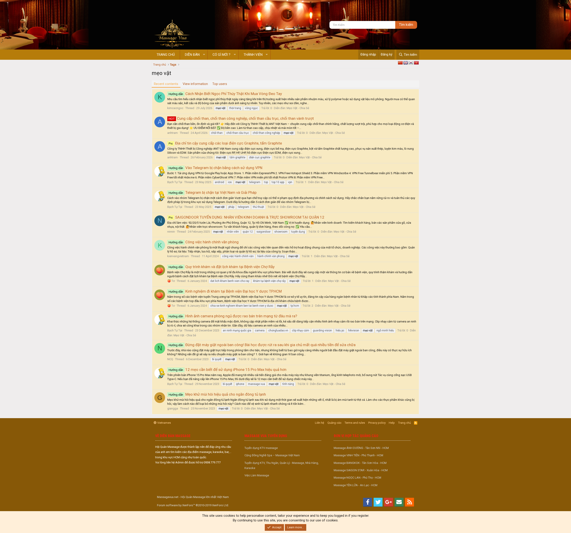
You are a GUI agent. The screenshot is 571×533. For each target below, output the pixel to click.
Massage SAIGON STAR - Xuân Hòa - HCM (361, 470)
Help (392, 422)
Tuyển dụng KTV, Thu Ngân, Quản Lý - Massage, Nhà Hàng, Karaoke (281, 465)
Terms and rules (355, 422)
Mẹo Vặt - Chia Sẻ (298, 108)
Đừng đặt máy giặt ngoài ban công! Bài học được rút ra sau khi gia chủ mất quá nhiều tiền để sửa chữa (262, 345)
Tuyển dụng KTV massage (261, 448)
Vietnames (164, 422)
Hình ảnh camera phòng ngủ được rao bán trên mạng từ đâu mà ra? (233, 316)
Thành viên (253, 55)
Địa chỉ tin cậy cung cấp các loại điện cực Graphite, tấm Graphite (225, 143)
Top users (219, 84)
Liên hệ (319, 422)
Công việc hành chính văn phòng (204, 242)
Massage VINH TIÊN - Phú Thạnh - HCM (358, 455)
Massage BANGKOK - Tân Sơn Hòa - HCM (360, 463)
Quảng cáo (334, 422)
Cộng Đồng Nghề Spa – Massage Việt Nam (272, 455)
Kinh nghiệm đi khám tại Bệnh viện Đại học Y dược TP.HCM (225, 291)
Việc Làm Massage (256, 475)
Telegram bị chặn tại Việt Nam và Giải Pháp (213, 192)
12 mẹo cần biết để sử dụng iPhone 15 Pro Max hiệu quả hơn (227, 369)
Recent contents (166, 84)
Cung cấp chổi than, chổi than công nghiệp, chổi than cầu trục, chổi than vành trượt (241, 118)
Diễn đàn (192, 55)
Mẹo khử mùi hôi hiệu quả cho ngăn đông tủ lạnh (217, 394)
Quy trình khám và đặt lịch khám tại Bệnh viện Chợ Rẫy (222, 266)
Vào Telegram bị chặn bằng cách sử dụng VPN (215, 167)
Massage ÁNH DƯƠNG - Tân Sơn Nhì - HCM (361, 448)
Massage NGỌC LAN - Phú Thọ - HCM (357, 477)
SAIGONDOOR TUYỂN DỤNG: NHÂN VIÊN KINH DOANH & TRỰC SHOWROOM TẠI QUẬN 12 (246, 217)
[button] (204, 55)
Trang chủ (166, 55)
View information (195, 84)
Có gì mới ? (221, 55)
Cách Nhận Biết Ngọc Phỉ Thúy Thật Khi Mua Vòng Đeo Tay (225, 93)
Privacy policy (377, 422)
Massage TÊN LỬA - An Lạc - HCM (355, 485)
